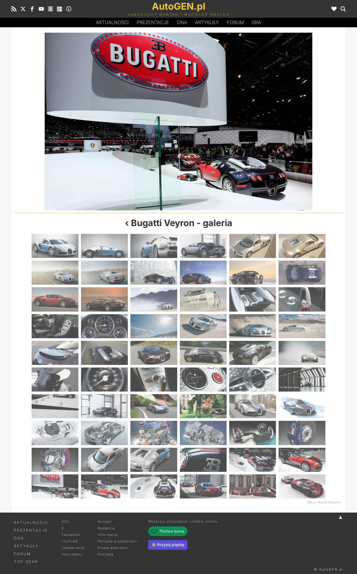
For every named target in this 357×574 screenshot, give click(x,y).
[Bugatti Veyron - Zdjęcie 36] (302, 380)
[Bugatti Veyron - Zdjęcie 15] (153, 299)
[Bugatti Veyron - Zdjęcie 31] (55, 380)
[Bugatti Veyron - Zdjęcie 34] (203, 380)
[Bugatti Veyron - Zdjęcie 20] (104, 326)
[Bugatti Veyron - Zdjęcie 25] (55, 353)
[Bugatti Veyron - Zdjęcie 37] (55, 406)
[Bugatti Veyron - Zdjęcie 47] (252, 433)
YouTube (70, 541)
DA (182, 22)
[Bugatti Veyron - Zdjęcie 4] (203, 246)
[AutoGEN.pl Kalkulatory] (59, 9)
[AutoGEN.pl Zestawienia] (50, 9)
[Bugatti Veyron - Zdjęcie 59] (252, 486)
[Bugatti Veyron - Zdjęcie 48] (302, 433)
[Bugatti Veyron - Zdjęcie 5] (252, 246)
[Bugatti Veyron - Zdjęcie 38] (104, 406)
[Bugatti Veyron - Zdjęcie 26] (104, 353)
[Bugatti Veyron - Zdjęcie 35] (252, 380)
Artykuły (207, 22)
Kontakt (105, 522)
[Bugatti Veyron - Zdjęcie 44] (104, 433)
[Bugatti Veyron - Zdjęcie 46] (203, 433)
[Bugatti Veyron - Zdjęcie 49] (55, 460)
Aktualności (112, 22)
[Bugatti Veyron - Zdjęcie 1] (55, 246)
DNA (19, 538)
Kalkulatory (72, 554)
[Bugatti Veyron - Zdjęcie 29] (252, 353)
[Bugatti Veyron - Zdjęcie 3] (153, 246)
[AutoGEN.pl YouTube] (41, 9)
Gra (256, 22)
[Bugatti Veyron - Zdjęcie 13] (55, 299)
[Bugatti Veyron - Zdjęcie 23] (252, 326)
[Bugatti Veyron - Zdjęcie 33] (153, 380)
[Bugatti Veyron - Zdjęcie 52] (203, 460)
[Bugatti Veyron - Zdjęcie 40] (203, 406)
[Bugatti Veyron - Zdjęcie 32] (104, 380)
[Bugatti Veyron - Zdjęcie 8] (104, 273)
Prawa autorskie (113, 548)
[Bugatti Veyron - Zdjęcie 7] (55, 273)
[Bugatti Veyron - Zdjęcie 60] (302, 486)
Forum (235, 22)
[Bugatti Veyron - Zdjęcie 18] (302, 299)
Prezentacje (153, 22)
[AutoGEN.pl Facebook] (32, 9)
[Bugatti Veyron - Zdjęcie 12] (302, 273)
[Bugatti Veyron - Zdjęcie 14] (104, 299)
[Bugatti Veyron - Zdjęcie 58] (203, 486)
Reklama (105, 554)
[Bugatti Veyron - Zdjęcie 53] (252, 460)
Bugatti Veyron (162, 222)
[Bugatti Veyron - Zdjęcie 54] (96, 121)
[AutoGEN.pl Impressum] (68, 9)
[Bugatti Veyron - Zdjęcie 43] (55, 433)
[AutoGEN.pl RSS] (13, 9)
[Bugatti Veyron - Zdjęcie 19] (55, 326)
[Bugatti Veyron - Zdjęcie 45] (153, 433)
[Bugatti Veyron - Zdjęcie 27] (153, 353)
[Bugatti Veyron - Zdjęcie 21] (153, 326)
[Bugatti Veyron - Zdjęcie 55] (55, 486)
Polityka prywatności (117, 541)
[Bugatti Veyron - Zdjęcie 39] (153, 406)
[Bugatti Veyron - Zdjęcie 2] (104, 246)
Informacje (108, 535)
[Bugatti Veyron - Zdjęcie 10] (203, 273)
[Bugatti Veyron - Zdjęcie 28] (203, 353)
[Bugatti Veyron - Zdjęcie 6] (302, 246)
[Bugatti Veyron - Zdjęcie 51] (153, 460)
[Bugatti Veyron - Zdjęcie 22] (203, 326)
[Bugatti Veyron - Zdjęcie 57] (153, 486)
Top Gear (26, 561)
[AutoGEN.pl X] (23, 9)
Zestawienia (73, 548)
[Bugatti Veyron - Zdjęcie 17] (252, 299)
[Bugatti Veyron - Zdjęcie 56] (261, 121)
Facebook (71, 535)
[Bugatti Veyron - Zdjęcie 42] (302, 406)
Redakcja (106, 528)
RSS (65, 522)
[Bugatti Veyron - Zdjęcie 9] (153, 273)
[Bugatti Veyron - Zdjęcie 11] (252, 273)
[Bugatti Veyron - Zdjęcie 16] (203, 299)
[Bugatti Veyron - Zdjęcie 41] (252, 406)
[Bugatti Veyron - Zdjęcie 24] (302, 326)
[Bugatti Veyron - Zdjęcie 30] (302, 353)
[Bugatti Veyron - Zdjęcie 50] (104, 460)
